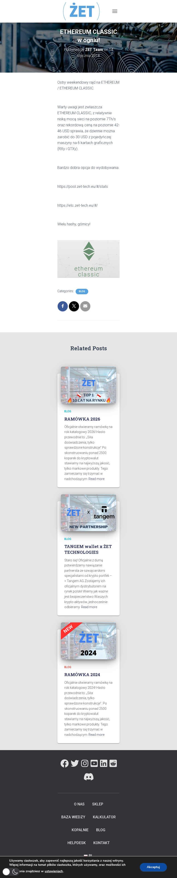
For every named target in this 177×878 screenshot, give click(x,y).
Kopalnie (80, 830)
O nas (79, 804)
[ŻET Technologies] (83, 11)
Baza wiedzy (73, 817)
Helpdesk (77, 843)
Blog (82, 291)
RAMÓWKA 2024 (82, 674)
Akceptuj (153, 867)
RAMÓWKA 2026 (82, 419)
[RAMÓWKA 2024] (88, 640)
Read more (96, 479)
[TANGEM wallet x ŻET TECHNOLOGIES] (88, 512)
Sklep (97, 804)
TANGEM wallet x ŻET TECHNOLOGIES (88, 549)
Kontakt (101, 843)
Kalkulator (104, 817)
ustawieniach (54, 871)
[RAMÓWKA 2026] (88, 385)
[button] (11, 872)
